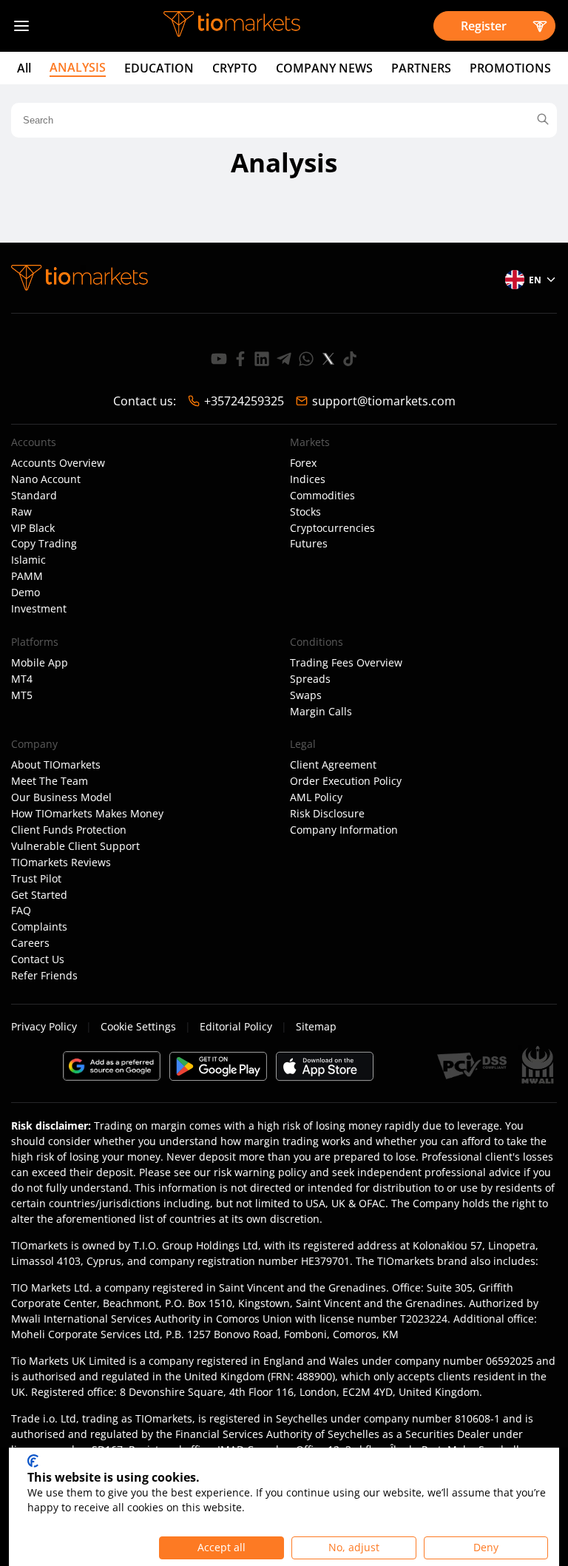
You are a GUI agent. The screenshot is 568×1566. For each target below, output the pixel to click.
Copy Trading (44, 543)
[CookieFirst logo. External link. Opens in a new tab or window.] (32, 1461)
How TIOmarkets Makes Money (87, 813)
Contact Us (37, 959)
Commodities (322, 495)
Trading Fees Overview (346, 662)
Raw (21, 512)
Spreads (310, 679)
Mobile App (39, 662)
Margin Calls (321, 711)
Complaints (39, 927)
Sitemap (316, 1026)
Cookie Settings (138, 1026)
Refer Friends (44, 975)
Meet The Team (49, 781)
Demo (25, 592)
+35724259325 (244, 401)
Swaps (306, 695)
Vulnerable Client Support (75, 846)
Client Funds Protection (68, 830)
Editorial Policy (236, 1026)
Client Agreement (333, 765)
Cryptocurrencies (332, 528)
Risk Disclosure (327, 813)
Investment (39, 608)
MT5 (22, 695)
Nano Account (46, 479)
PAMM (27, 576)
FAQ (21, 910)
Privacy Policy (44, 1026)
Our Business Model (61, 797)
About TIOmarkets (56, 765)
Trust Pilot (36, 878)
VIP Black (33, 528)
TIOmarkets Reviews (61, 862)
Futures (309, 543)
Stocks (305, 512)
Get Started (39, 895)
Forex (303, 463)
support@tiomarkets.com (384, 401)
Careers (30, 943)
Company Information (344, 830)
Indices (307, 479)
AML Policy (316, 797)
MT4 (22, 679)
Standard (34, 495)
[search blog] (543, 120)
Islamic (28, 560)
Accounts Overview (58, 463)
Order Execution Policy (346, 781)
